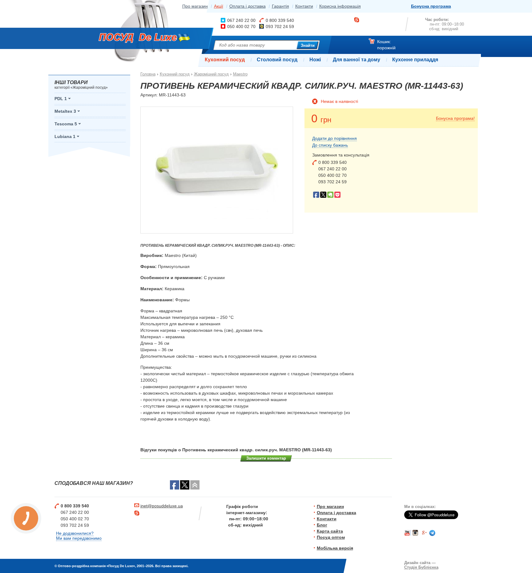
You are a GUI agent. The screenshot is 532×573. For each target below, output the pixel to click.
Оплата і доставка (247, 6)
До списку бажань (330, 145)
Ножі (315, 59)
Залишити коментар (266, 458)
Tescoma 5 (65, 123)
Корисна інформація (340, 6)
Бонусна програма (431, 6)
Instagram (416, 533)
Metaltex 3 (65, 111)
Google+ (424, 533)
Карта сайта (330, 531)
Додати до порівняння (334, 138)
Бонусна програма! (455, 118)
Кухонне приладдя (415, 59)
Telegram (432, 533)
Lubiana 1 (64, 136)
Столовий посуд (277, 59)
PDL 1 (60, 98)
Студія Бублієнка (421, 567)
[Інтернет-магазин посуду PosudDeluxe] (137, 39)
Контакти (304, 6)
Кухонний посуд (225, 59)
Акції (218, 6)
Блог (322, 524)
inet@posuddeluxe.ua (161, 505)
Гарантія (280, 6)
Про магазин (195, 6)
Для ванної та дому (356, 59)
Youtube (407, 533)
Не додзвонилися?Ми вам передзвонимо (79, 536)
